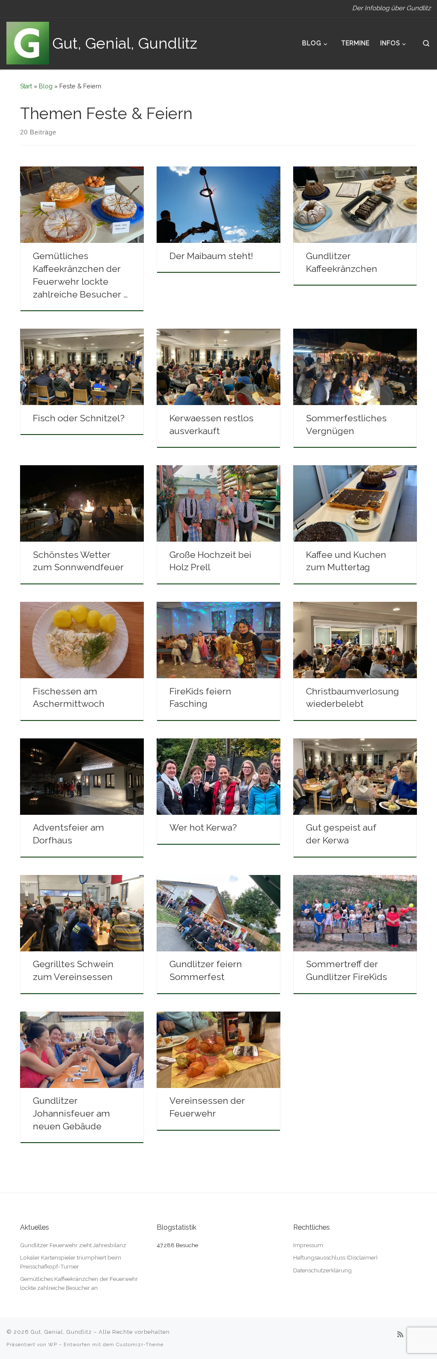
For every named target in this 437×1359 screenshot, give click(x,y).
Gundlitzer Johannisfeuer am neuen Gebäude (71, 1113)
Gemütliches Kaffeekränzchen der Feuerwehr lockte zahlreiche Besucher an (79, 1283)
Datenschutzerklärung (322, 1270)
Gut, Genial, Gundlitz (61, 1332)
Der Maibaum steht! (211, 256)
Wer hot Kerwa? (203, 827)
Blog (45, 86)
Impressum (308, 1245)
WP (52, 1344)
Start (26, 86)
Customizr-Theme (139, 1344)
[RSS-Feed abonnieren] (400, 1334)
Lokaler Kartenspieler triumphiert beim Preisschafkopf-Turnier (70, 1262)
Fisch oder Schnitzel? (79, 418)
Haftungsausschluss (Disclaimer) (335, 1257)
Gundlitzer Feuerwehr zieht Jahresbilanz (73, 1245)
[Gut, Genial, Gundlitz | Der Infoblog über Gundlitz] (27, 42)
